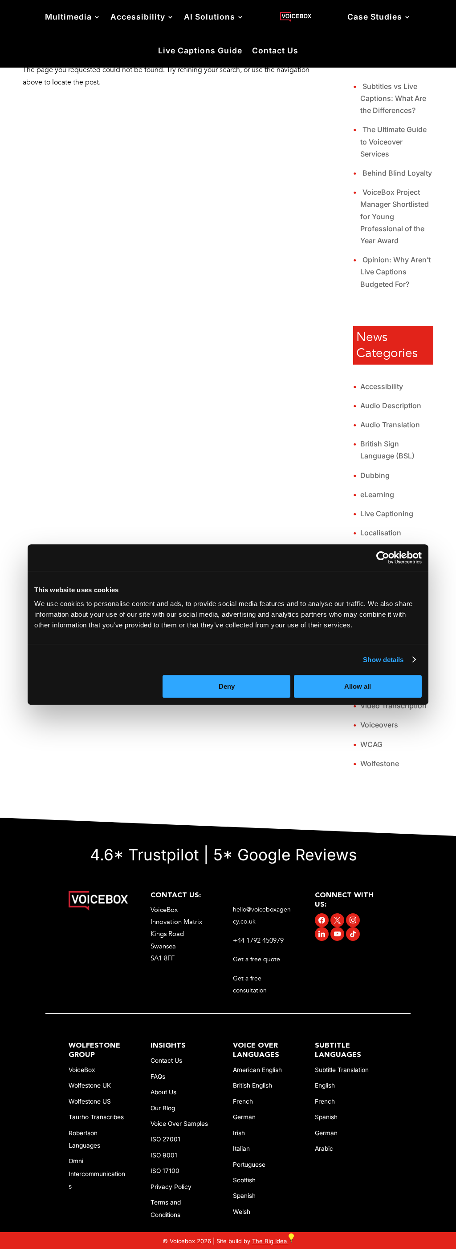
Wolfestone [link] (379, 763)
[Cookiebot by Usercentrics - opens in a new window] (383, 557)
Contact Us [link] (275, 50)
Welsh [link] (241, 1211)
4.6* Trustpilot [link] (144, 854)
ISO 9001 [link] (164, 1155)
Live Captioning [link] (386, 513)
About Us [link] (163, 1092)
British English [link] (252, 1085)
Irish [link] (239, 1133)
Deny (227, 686)
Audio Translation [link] (390, 424)
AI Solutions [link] (209, 16)
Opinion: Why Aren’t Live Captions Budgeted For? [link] (395, 271)
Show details (383, 659)
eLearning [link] (377, 494)
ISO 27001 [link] (165, 1139)
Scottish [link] (244, 1180)
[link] (295, 17)
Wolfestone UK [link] (90, 1085)
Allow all (357, 686)
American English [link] (257, 1069)
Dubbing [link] (375, 475)
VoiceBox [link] (82, 1069)
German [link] (244, 1116)
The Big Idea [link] (270, 1241)
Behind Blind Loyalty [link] (397, 173)
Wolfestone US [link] (90, 1101)
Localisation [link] (380, 532)
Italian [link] (241, 1148)
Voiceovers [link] (379, 724)
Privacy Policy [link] (171, 1186)
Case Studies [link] (374, 16)
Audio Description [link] (390, 405)
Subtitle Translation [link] (342, 1069)
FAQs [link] (158, 1076)
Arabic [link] (324, 1148)
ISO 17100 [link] (165, 1170)
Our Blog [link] (163, 1108)
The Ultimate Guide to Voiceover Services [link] (393, 141)
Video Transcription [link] (393, 705)
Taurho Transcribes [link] (96, 1116)
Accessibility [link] (137, 16)
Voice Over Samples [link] (179, 1123)
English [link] (325, 1085)
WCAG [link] (371, 744)
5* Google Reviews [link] (287, 854)
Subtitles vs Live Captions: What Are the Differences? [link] (393, 98)
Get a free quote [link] (257, 959)
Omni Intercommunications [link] (97, 1173)
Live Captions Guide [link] (200, 50)
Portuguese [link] (249, 1164)
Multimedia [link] (68, 16)
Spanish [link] (244, 1195)
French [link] (243, 1101)
